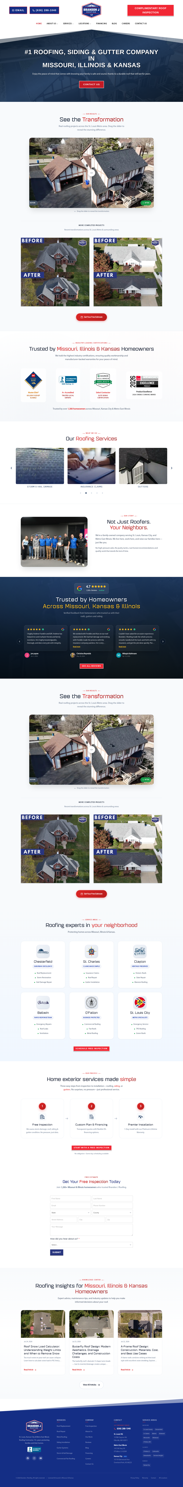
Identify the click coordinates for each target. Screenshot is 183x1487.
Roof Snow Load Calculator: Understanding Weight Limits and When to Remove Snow (42, 1350)
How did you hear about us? (65, 1239)
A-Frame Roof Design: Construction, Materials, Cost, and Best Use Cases (139, 1350)
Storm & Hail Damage (64, 1453)
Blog (114, 24)
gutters (66, 1090)
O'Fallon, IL (147, 1451)
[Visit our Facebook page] (28, 1458)
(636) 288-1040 (124, 1429)
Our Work (88, 1437)
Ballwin (154, 1433)
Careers (126, 24)
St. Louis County (148, 1429)
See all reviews (91, 666)
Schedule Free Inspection (91, 1049)
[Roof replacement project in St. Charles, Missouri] (127, 272)
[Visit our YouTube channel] (40, 1458)
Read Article (28, 1370)
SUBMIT (56, 1252)
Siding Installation (63, 1442)
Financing (101, 24)
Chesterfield (158, 1429)
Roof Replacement (63, 1426)
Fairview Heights (158, 1455)
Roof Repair (61, 1432)
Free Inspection (91, 1426)
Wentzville (147, 1438)
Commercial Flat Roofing (66, 1459)
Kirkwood (162, 1433)
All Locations (163, 1478)
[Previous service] (11, 468)
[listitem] (43, 964)
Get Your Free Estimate (93, 317)
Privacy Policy (135, 1478)
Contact (153, 1478)
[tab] (80, 493)
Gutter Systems (62, 1448)
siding (117, 1086)
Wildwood (155, 1438)
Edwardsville (147, 1455)
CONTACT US (91, 84)
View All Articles (89, 1385)
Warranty (145, 1478)
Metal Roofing (62, 1437)
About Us (88, 1432)
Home (39, 24)
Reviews (88, 1442)
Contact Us (141, 24)
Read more (30, 647)
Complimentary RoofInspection (150, 10)
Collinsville (155, 1451)
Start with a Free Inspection (91, 1148)
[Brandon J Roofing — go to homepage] (34, 1427)
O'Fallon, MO (147, 1442)
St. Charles (146, 1433)
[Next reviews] (163, 641)
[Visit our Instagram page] (34, 1458)
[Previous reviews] (19, 641)
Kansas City (147, 1465)
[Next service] (172, 468)
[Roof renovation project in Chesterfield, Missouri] (55, 272)
